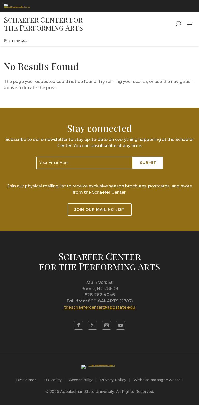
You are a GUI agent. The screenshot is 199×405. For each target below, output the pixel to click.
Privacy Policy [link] (113, 380)
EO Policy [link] (53, 380)
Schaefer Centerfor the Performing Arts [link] (99, 261)
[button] (189, 24)
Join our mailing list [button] (99, 209)
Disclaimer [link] (26, 380)
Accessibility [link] (81, 380)
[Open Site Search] (178, 24)
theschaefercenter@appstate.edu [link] (99, 307)
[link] (17, 6)
